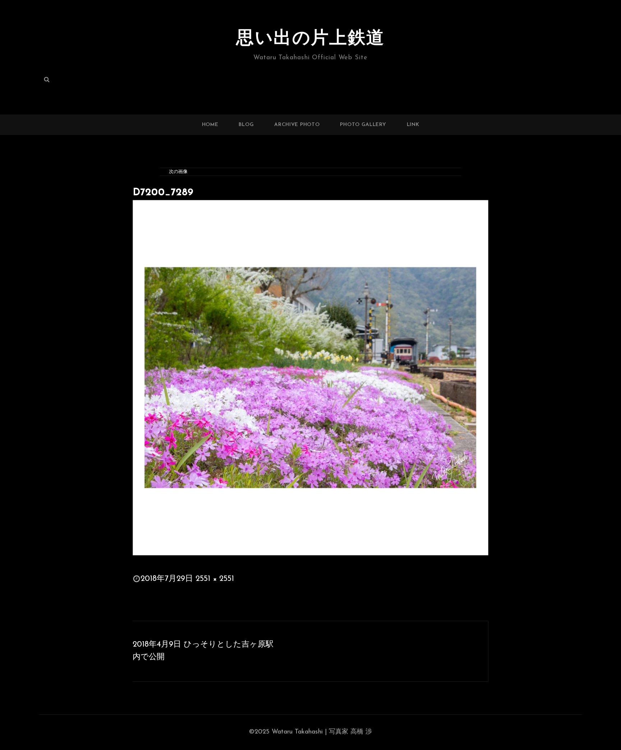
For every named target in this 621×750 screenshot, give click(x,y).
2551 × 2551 (215, 579)
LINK (413, 124)
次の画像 (178, 171)
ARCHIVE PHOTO (296, 124)
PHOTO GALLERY (363, 124)
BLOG (246, 124)
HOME (210, 124)
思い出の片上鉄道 (310, 39)
